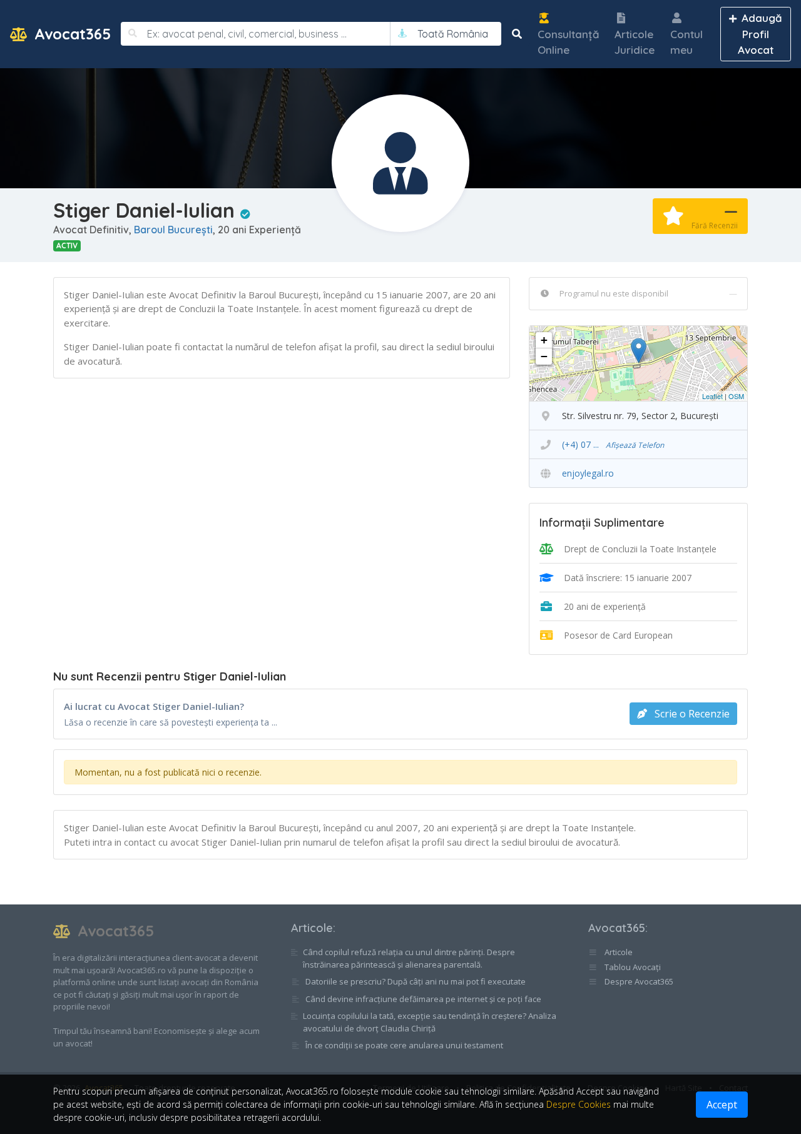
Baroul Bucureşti (173, 229)
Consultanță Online (568, 42)
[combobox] (452, 34)
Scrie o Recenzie (691, 714)
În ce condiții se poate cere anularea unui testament (404, 1045)
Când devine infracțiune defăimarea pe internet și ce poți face (423, 999)
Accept (722, 1104)
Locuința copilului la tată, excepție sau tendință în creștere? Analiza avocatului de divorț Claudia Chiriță (429, 1022)
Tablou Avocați (632, 967)
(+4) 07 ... (613, 444)
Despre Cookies (578, 1104)
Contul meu (686, 42)
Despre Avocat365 (638, 981)
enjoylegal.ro (588, 473)
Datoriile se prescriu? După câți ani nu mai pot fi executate (415, 981)
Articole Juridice (635, 42)
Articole (312, 928)
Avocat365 (70, 33)
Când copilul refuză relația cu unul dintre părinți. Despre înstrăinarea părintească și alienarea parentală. (409, 958)
